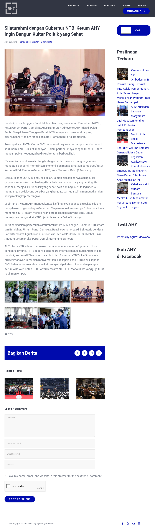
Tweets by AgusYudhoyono (133, 237)
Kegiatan (35, 42)
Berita (22, 42)
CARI (138, 30)
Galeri (28, 42)
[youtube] (133, 523)
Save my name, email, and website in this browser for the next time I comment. (55, 476)
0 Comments (46, 42)
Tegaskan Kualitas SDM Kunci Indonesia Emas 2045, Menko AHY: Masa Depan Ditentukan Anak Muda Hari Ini (30, 388)
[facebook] (123, 523)
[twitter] (128, 523)
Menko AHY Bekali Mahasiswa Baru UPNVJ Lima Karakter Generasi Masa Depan (133, 143)
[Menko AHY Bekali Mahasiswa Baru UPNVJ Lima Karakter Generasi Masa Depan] (122, 134)
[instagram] (139, 523)
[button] (7, 388)
